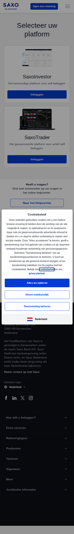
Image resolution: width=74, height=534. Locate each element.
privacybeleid (37, 273)
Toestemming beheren (37, 306)
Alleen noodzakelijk (37, 294)
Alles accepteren (37, 282)
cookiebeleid (47, 269)
